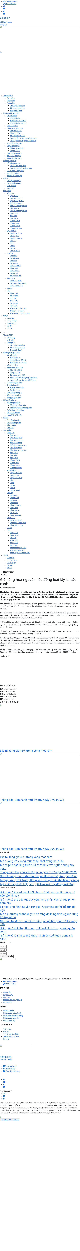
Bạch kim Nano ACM (18, 283)
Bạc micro (14, 263)
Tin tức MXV (8, 95)
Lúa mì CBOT (15, 221)
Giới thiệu (10, 318)
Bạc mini (13, 261)
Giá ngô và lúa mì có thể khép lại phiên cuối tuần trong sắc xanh (36, 937)
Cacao (12, 246)
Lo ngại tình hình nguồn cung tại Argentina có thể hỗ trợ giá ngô (37, 908)
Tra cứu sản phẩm (14, 183)
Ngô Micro (14, 218)
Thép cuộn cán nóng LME (20, 313)
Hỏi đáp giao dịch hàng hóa (21, 168)
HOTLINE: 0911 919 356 (10, 1120)
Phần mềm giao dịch (15, 128)
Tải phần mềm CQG (17, 136)
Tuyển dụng (11, 323)
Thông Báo (11, 103)
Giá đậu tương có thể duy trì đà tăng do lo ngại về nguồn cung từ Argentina (39, 915)
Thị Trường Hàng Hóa (15, 171)
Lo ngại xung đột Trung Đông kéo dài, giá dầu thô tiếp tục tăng (39, 880)
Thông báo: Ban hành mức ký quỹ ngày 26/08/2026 (32, 848)
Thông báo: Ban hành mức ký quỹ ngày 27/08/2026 (32, 799)
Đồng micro (14, 271)
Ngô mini (13, 216)
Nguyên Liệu (11, 231)
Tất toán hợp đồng (17, 108)
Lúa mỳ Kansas (16, 228)
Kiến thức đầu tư (9, 161)
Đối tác (9, 328)
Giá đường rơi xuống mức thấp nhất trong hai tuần (32, 861)
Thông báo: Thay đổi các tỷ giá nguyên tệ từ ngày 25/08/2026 (38, 872)
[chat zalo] (1, 1117)
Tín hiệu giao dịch (14, 181)
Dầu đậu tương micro (18, 211)
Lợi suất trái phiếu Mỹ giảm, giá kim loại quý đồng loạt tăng (37, 884)
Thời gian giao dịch (14, 153)
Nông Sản (10, 193)
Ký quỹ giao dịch (13, 146)
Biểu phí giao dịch (14, 156)
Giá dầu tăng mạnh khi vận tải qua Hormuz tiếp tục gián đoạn (38, 876)
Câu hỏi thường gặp (18, 166)
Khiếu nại (10, 188)
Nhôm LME (14, 296)
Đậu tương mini (16, 198)
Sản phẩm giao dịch (14, 143)
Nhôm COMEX (15, 276)
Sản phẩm (7, 191)
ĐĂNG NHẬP (5, 18)
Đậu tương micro (17, 201)
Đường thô (14, 236)
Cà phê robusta (16, 238)
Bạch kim (13, 256)
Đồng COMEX (15, 266)
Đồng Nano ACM (16, 286)
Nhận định (11, 100)
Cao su (12, 248)
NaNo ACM (11, 278)
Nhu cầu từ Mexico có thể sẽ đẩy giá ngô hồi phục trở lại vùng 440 (38, 922)
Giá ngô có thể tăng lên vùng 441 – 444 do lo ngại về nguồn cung (37, 929)
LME (8, 291)
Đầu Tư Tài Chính (13, 173)
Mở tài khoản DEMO (18, 121)
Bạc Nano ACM (16, 281)
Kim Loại (10, 253)
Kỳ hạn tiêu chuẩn (17, 148)
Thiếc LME (14, 301)
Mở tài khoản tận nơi (18, 123)
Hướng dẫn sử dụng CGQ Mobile (23, 141)
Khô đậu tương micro (18, 206)
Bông (12, 243)
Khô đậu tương (16, 203)
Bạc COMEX (14, 258)
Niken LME (14, 303)
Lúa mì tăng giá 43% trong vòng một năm (26, 750)
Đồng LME (14, 293)
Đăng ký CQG (15, 133)
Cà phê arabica (16, 233)
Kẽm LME (13, 306)
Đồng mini (14, 268)
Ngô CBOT (14, 213)
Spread (9, 288)
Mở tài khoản (12, 115)
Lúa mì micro (15, 226)
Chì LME (13, 298)
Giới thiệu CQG (16, 131)
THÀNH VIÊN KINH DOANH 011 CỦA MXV (16, 1043)
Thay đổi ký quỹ (16, 110)
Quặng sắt (14, 273)
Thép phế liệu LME (17, 311)
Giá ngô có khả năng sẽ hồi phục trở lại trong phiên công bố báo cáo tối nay (37, 894)
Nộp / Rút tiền (12, 126)
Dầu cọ (13, 241)
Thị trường (11, 98)
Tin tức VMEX (12, 321)
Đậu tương (14, 196)
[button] (40, 332)
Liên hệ (9, 326)
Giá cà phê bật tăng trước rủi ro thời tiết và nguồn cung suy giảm (37, 866)
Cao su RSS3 (15, 251)
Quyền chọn (15, 151)
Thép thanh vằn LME (18, 308)
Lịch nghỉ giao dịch (17, 105)
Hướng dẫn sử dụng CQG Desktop (23, 138)
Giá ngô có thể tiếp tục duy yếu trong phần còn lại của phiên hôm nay (37, 901)
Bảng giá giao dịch (14, 158)
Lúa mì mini (14, 223)
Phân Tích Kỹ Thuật (14, 176)
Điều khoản (11, 186)
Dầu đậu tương (16, 208)
